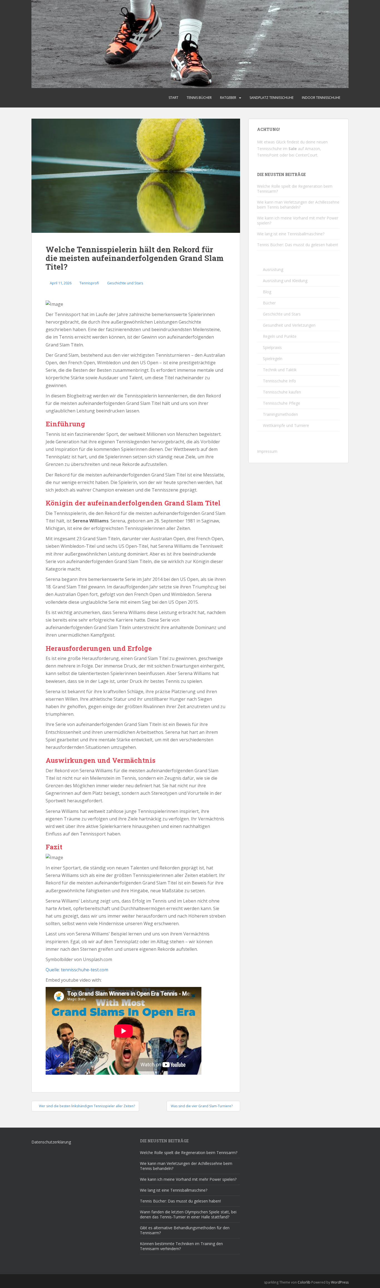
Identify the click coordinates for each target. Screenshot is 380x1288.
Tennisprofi (89, 282)
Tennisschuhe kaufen (282, 392)
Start (173, 97)
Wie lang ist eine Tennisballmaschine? (290, 233)
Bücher (269, 302)
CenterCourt (306, 155)
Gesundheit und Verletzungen (289, 325)
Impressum (267, 451)
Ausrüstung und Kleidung (285, 280)
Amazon (312, 148)
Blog (267, 291)
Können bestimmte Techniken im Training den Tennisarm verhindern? (181, 1246)
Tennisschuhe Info (279, 380)
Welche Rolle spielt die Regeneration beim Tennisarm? (294, 189)
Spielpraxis (272, 347)
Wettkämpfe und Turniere (286, 425)
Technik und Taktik (280, 369)
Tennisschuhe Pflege (281, 403)
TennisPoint (267, 155)
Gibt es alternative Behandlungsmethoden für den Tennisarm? (185, 1230)
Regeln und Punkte (280, 336)
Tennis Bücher (199, 97)
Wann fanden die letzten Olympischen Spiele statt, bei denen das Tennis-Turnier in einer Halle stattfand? (188, 1214)
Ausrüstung (273, 269)
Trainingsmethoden (280, 414)
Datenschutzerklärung (51, 1142)
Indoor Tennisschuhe (321, 97)
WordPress (340, 1282)
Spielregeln (272, 358)
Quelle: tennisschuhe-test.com (77, 970)
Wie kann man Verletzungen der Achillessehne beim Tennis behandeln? (298, 204)
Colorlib (304, 1282)
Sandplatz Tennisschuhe (271, 97)
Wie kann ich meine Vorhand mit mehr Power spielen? (297, 220)
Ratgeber (228, 97)
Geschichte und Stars (125, 282)
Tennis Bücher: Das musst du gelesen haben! (297, 244)
